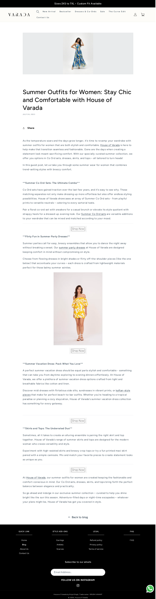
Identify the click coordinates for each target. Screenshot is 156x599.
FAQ (130, 540)
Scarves (59, 549)
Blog (24, 544)
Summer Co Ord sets (92, 214)
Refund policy (94, 540)
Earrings (59, 540)
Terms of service (94, 549)
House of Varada (80, 598)
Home (24, 540)
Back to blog (79, 517)
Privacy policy (94, 544)
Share (29, 128)
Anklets (59, 544)
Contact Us (24, 553)
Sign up (98, 572)
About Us (24, 549)
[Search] (38, 11)
